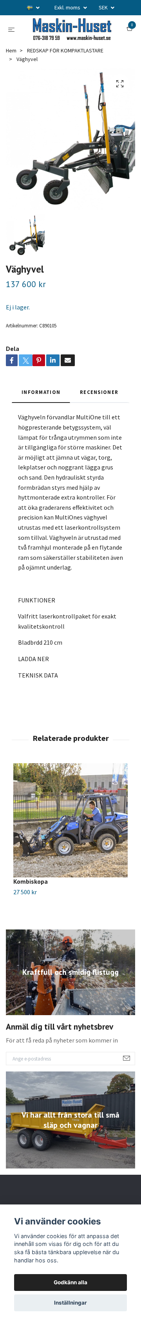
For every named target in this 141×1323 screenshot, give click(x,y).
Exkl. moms (67, 7)
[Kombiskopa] (70, 854)
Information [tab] (41, 425)
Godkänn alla (70, 1282)
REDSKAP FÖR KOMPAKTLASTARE (65, 83)
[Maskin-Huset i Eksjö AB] (70, 46)
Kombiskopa (30, 915)
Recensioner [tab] (99, 425)
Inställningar (70, 1303)
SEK (104, 7)
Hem (11, 83)
